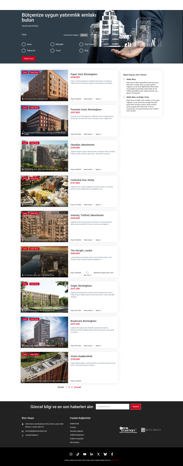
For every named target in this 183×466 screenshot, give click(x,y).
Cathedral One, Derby (82, 180)
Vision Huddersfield (81, 356)
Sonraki (77, 387)
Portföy (73, 427)
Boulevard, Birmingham (83, 321)
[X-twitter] (98, 454)
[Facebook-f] (112, 454)
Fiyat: (50, 35)
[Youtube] (85, 454)
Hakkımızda (74, 424)
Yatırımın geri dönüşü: (30, 26)
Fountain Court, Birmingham (86, 109)
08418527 (115, 460)
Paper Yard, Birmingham (84, 74)
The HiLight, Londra (81, 250)
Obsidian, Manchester (83, 144)
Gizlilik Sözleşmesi (77, 435)
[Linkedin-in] (91, 454)
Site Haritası (74, 442)
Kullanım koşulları (77, 439)
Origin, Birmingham (81, 285)
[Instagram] (71, 454)
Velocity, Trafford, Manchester (87, 215)
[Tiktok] (78, 454)
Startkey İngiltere (76, 431)
